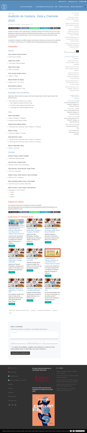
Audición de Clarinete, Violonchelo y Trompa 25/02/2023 (15, 260)
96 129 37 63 (13, 368)
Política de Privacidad (80, 431)
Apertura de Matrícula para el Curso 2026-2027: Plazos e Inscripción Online (72, 39)
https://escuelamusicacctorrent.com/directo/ (47, 42)
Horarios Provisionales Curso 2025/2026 (74, 132)
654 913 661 (13, 372)
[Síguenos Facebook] (81, 1)
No (73, 431)
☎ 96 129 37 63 (62, 1)
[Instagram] (9, 405)
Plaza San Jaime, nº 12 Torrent (18, 380)
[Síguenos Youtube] (85, 1)
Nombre (13, 342)
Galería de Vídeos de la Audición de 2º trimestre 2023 (15, 290)
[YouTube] (15, 405)
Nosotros (10, 384)
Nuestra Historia (12, 396)
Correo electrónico (32, 342)
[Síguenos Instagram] (83, 1)
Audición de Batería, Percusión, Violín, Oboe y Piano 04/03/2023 (52, 230)
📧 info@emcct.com (73, 1)
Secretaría (10, 392)
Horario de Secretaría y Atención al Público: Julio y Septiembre (72, 19)
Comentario (14, 332)
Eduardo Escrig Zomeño (15, 24)
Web (44, 342)
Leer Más (11, 245)
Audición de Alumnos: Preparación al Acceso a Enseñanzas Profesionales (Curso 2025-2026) (73, 32)
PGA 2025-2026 (12, 400)
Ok (70, 431)
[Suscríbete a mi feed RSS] (80, 1)
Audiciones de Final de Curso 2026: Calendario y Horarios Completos (72, 25)
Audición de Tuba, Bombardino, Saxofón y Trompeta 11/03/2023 (34, 230)
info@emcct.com (14, 376)
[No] (85, 431)
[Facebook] (12, 405)
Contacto (10, 388)
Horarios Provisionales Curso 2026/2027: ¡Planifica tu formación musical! (72, 45)
